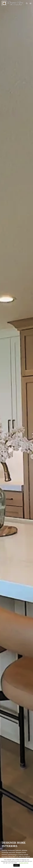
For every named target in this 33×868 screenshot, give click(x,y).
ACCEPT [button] (16, 865)
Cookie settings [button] (23, 863)
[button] (27, 3)
